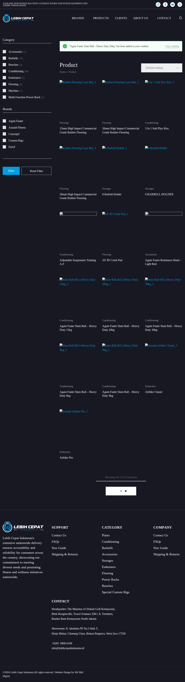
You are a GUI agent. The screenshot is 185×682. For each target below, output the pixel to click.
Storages (106, 188)
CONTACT (164, 18)
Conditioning (151, 122)
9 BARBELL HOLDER (159, 194)
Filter (11, 170)
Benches (107, 586)
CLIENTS (121, 18)
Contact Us (59, 535)
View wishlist (172, 46)
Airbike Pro (66, 457)
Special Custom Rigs (115, 592)
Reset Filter (36, 171)
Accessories (151, 254)
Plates (106, 535)
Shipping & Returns (65, 554)
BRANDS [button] (78, 18)
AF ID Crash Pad (112, 260)
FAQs (55, 541)
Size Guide (59, 548)
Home (63, 72)
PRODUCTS (101, 18)
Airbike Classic (154, 391)
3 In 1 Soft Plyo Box (157, 128)
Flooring (64, 122)
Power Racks (110, 579)
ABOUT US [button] (140, 18)
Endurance (150, 386)
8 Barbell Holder (111, 194)
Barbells (107, 548)
